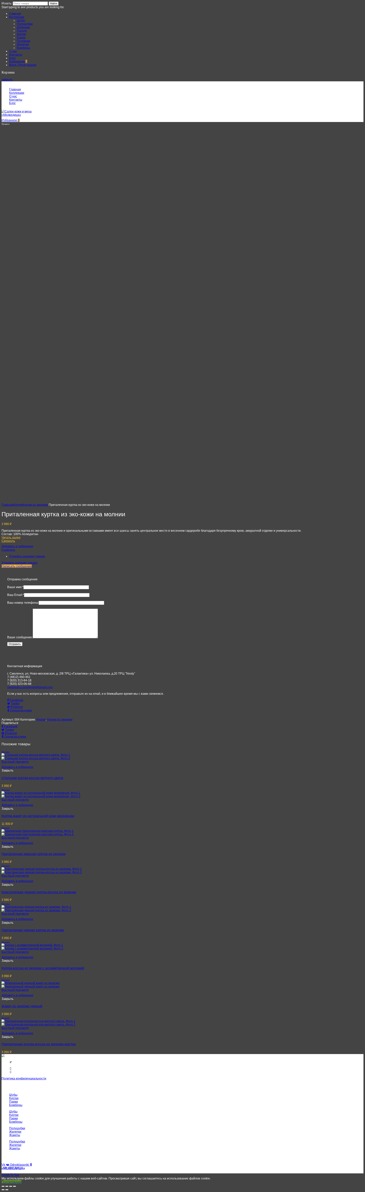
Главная (7, 504)
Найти (53, 3)
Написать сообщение (17, 566)
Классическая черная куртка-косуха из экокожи (39, 892)
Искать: (7, 3)
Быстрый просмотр (15, 761)
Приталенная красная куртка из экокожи (34, 854)
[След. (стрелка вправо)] (6, 1189)
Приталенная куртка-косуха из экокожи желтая (39, 1044)
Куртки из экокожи (35, 504)
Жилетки (15, 1131)
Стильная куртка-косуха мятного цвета (32, 778)
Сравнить (8, 549)
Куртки (18, 504)
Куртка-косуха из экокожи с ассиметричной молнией (43, 968)
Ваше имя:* (15, 587)
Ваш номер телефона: (23, 602)
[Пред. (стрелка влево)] (3, 1189)
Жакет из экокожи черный (22, 1006)
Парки (13, 1101)
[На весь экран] (10, 1186)
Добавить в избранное (17, 546)
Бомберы (15, 1105)
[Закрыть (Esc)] (3, 1186)
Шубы (13, 1094)
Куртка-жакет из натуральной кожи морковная (38, 816)
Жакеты (14, 1135)
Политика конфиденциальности (24, 1078)
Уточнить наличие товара (27, 556)
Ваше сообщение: (20, 637)
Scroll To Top (10, 1175)
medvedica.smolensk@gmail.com (30, 687)
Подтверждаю (11, 1181)
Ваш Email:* (15, 594)
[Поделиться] (6, 1186)
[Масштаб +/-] (14, 1186)
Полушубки (17, 1128)
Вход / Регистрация (22, 65)
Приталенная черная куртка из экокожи (33, 930)
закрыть (7, 79)
